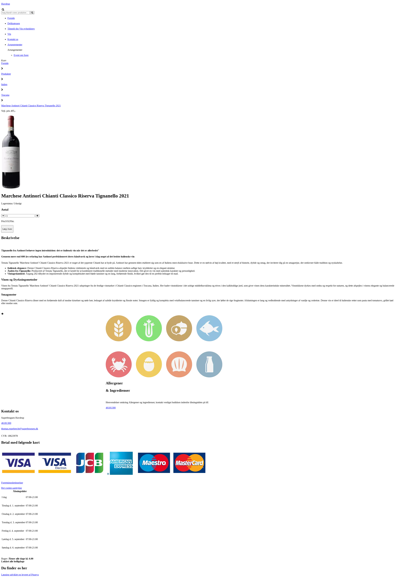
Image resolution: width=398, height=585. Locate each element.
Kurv (3, 60)
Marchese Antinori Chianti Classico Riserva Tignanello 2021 (31, 105)
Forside (5, 63)
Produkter (6, 74)
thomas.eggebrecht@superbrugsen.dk (19, 428)
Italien (4, 84)
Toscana (5, 95)
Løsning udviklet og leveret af (20, 574)
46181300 (111, 407)
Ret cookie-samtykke (11, 488)
